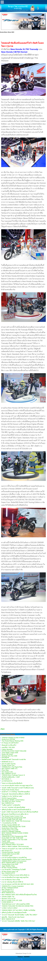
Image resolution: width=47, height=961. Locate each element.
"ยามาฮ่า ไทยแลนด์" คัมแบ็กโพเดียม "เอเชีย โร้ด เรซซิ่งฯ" (19, 915)
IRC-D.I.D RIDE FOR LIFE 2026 (12, 819)
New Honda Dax (7, 835)
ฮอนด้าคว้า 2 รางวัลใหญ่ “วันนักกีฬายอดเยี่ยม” (16, 792)
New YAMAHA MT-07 (8, 873)
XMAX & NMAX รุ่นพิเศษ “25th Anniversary (15, 846)
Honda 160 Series (7, 754)
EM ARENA (5, 757)
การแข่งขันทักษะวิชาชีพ (9, 823)
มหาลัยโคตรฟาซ (7, 781)
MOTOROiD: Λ (6, 779)
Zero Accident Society (9, 764)
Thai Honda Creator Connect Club (12, 816)
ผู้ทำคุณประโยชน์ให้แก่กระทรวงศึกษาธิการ (15, 814)
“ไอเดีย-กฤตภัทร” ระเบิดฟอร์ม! (11, 805)
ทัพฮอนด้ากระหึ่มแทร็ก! (9, 745)
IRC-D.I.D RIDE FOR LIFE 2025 (12, 900)
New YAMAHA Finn (8, 803)
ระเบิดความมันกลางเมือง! (9, 908)
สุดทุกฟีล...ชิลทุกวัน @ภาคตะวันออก (13, 917)
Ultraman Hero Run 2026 (9, 756)
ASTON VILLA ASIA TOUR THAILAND (14, 751)
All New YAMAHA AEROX (10, 888)
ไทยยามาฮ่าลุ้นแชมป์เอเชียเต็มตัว (12, 783)
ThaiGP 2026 (6, 841)
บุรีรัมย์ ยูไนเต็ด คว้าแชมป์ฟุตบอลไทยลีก (14, 912)
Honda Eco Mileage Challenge (11, 831)
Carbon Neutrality (7, 749)
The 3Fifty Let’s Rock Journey (11, 801)
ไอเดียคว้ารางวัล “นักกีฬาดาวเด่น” (12, 796)
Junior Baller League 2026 (10, 752)
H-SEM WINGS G (7, 902)
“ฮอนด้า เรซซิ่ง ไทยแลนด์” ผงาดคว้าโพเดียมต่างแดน (18, 788)
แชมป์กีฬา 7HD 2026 (8, 747)
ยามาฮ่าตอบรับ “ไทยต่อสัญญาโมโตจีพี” (14, 869)
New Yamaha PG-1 (8, 889)
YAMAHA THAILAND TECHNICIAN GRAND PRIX (17, 906)
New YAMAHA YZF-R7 (9, 773)
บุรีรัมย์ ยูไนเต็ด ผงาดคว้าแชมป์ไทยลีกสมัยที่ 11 (16, 809)
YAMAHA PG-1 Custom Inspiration (13, 886)
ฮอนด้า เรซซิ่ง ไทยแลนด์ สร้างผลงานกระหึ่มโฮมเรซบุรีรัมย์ (20, 812)
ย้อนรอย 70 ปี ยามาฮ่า (9, 898)
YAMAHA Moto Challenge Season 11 (13, 775)
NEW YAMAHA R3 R (8, 919)
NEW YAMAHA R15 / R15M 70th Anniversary (16, 821)
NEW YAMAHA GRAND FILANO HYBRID (15, 833)
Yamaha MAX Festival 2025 (10, 854)
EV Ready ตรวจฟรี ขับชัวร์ (10, 743)
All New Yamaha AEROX (9, 867)
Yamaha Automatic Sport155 (11, 852)
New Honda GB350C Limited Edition (13, 800)
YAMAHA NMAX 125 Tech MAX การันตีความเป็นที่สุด (18, 910)
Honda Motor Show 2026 (9, 828)
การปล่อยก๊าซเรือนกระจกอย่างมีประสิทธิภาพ (15, 875)
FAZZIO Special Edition (9, 798)
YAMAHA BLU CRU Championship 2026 (14, 836)
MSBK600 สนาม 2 (7, 762)
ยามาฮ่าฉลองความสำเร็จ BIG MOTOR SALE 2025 (18, 884)
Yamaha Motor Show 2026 (10, 830)
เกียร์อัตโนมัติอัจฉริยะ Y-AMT (11, 777)
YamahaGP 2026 (7, 855)
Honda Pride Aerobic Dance (10, 790)
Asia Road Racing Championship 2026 (14, 818)
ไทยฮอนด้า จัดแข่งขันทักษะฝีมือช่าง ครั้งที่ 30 (16, 794)
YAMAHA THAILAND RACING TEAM (13, 826)
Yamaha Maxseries (8, 891)
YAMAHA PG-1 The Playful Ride (12, 767)
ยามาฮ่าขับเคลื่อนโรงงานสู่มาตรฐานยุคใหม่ (15, 877)
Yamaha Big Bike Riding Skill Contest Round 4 (16, 859)
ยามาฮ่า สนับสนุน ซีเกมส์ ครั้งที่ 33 (12, 882)
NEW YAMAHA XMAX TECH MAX (13, 844)
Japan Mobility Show (8, 866)
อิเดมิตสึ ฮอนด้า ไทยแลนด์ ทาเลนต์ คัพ (14, 759)
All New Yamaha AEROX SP (11, 825)
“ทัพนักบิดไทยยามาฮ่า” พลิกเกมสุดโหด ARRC (16, 904)
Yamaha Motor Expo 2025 (10, 864)
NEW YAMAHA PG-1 (8, 892)
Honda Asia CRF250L (8, 739)
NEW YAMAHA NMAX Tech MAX (12, 863)
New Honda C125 (7, 772)
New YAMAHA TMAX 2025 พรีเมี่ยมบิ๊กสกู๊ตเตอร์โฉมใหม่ (19, 894)
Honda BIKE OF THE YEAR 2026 (12, 838)
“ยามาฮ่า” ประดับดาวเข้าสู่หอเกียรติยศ (13, 807)
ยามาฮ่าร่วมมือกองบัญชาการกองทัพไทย (14, 857)
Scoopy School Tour (8, 765)
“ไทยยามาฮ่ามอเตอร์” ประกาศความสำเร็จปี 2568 (17, 849)
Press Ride (5, 770)
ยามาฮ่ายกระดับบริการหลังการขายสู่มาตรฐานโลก (17, 785)
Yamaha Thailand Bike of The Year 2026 (14, 839)
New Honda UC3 (7, 850)
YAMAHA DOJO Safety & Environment (14, 861)
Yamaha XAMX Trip (8, 896)
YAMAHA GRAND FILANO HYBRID (13, 737)
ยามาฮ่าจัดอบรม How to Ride (11, 879)
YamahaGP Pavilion (8, 843)
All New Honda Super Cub (10, 871)
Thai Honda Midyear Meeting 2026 (12, 741)
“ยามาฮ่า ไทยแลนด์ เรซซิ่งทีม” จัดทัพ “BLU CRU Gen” (18, 921)
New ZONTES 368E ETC (10, 768)
